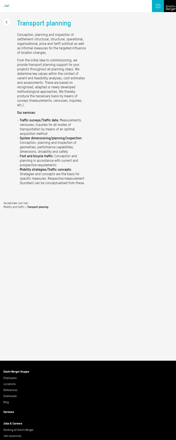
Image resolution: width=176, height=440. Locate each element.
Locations (9, 384)
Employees (10, 378)
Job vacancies (12, 436)
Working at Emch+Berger (18, 430)
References (10, 390)
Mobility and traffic (6, 22)
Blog (6, 402)
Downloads (10, 396)
